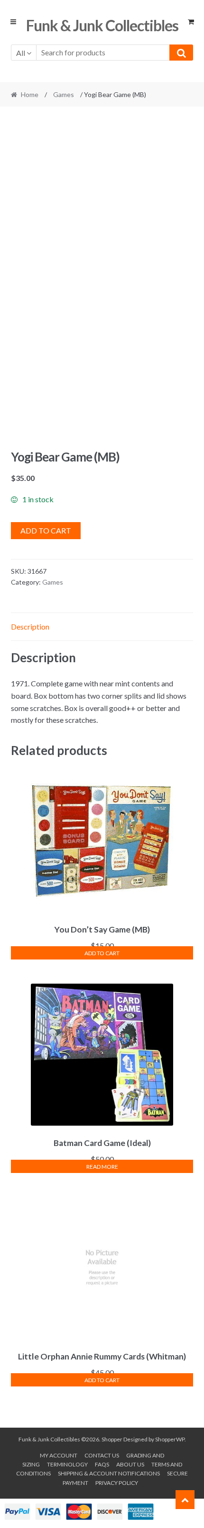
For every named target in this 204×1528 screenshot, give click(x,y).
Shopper (112, 1439)
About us (130, 1464)
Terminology (67, 1464)
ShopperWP (170, 1439)
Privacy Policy (116, 1482)
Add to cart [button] (102, 953)
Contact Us (101, 1455)
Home (29, 94)
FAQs (102, 1464)
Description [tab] (30, 626)
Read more (102, 1166)
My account (58, 1455)
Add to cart (45, 530)
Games (63, 94)
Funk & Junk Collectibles (102, 25)
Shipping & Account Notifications (109, 1473)
